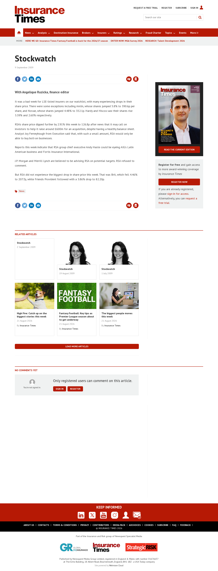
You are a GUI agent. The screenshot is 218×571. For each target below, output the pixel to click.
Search (200, 17)
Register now (179, 182)
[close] (138, 72)
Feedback (185, 525)
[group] (193, 32)
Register (167, 8)
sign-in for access (177, 194)
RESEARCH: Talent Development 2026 (165, 40)
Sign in (98, 72)
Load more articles (76, 346)
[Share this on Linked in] (31, 79)
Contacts (43, 525)
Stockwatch (23, 242)
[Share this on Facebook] (18, 79)
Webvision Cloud (116, 565)
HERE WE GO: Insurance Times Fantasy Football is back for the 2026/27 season (66, 40)
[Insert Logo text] (40, 21)
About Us (29, 525)
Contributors (101, 525)
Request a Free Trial (146, 8)
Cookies (149, 525)
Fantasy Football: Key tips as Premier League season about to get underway (76, 316)
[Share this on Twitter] (24, 79)
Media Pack (119, 525)
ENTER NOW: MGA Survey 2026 (127, 40)
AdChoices (135, 525)
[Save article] (136, 79)
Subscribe (181, 8)
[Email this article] (38, 79)
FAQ (174, 525)
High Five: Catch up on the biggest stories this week (32, 315)
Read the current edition (179, 149)
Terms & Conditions (65, 525)
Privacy (84, 525)
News (21, 191)
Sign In (194, 8)
